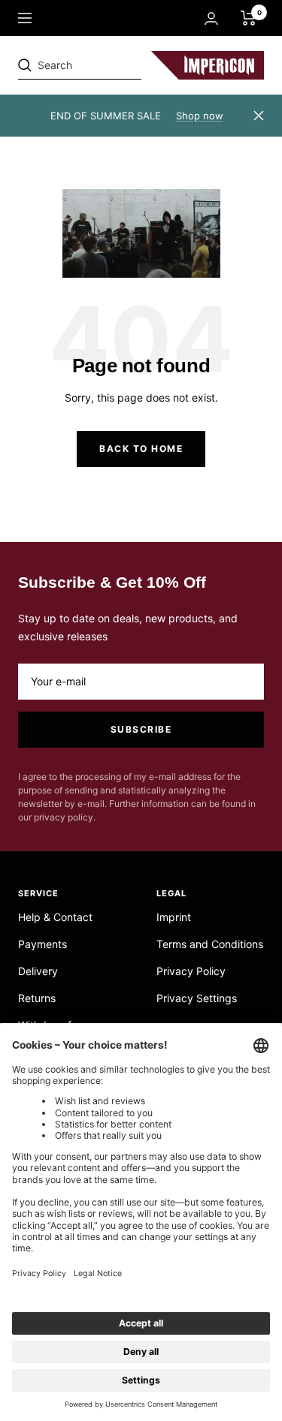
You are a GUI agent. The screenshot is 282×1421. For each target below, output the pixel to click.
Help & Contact (55, 917)
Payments (42, 944)
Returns (37, 998)
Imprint (173, 917)
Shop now (199, 116)
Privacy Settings (196, 998)
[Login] (211, 18)
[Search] (122, 65)
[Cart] (248, 18)
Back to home (141, 448)
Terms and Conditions (209, 944)
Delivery (38, 971)
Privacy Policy (191, 971)
